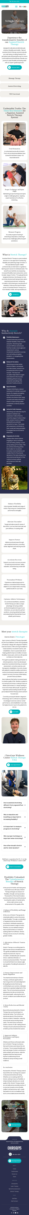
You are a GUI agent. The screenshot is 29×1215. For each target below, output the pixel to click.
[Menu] (16, 6)
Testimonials (14, 1171)
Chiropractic (14, 1183)
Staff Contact (14, 1201)
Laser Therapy (14, 1186)
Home (14, 1169)
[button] (14, 805)
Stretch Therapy (14, 1191)
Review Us (14, 1174)
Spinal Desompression (14, 1189)
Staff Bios (14, 1198)
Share (14, 1176)
